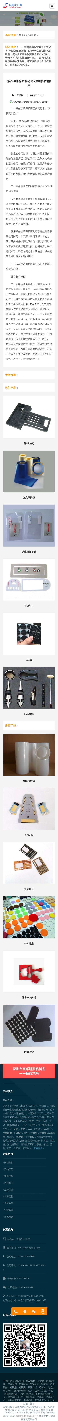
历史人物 (33, 1410)
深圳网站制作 (22, 1406)
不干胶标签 (49, 1406)
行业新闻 (31, 35)
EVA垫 (29, 659)
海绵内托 (29, 443)
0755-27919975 (26, 1256)
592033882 (24, 1278)
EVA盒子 (34, 304)
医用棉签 (9, 1410)
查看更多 (38, 1148)
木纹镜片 (29, 889)
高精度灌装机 (36, 1406)
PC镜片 (29, 605)
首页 (21, 35)
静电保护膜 (29, 780)
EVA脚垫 (29, 943)
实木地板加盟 (21, 1410)
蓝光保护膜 (29, 497)
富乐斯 (20, 95)
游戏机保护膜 (29, 551)
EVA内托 (29, 714)
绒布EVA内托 (29, 997)
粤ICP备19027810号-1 (27, 1415)
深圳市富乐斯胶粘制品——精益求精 (29, 1071)
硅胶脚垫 (29, 1051)
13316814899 (25, 1265)
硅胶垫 (42, 1410)
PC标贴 (29, 835)
